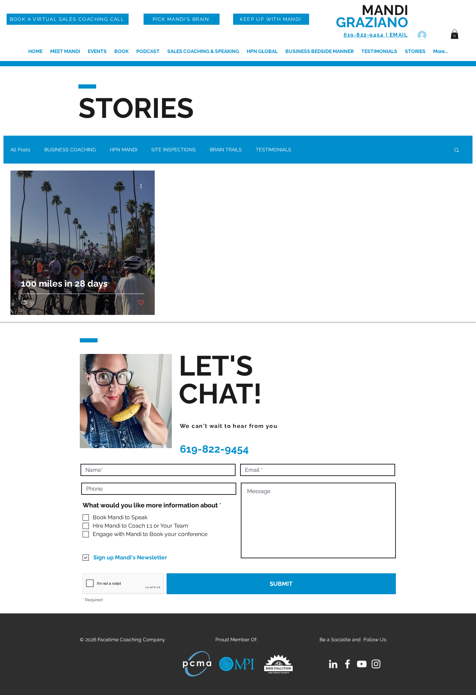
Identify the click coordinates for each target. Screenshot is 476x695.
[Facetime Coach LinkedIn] (333, 664)
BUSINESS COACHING (70, 149)
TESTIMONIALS (273, 149)
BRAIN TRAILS (226, 149)
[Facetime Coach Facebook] (347, 664)
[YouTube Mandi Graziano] (362, 664)
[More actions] (143, 186)
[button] (455, 34)
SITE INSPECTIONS (173, 149)
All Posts (20, 149)
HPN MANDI (123, 149)
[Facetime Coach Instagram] (376, 664)
